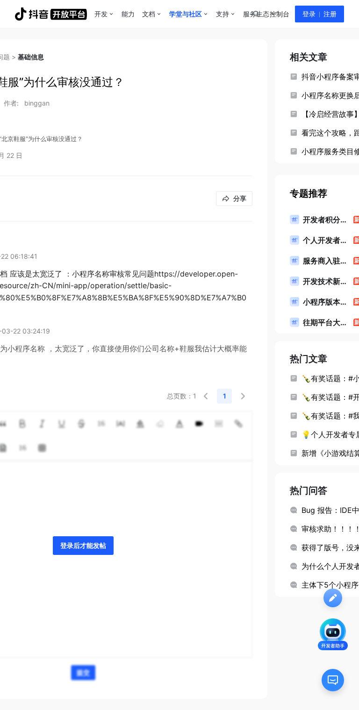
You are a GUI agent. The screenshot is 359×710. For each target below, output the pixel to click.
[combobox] (255, 14)
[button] (205, 396)
